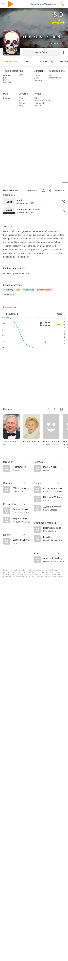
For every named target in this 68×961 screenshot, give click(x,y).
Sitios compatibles (32, 190)
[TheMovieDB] (29, 291)
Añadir (28, 273)
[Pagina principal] (10, 6)
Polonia (6, 98)
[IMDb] (18, 291)
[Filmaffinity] (9, 291)
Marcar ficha (41, 52)
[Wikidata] (9, 296)
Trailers (27, 61)
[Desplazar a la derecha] (54, 409)
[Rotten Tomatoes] (45, 291)
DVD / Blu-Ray (45, 61)
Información (10, 61)
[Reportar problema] (43, 190)
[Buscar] (62, 4)
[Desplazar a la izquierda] (48, 409)
